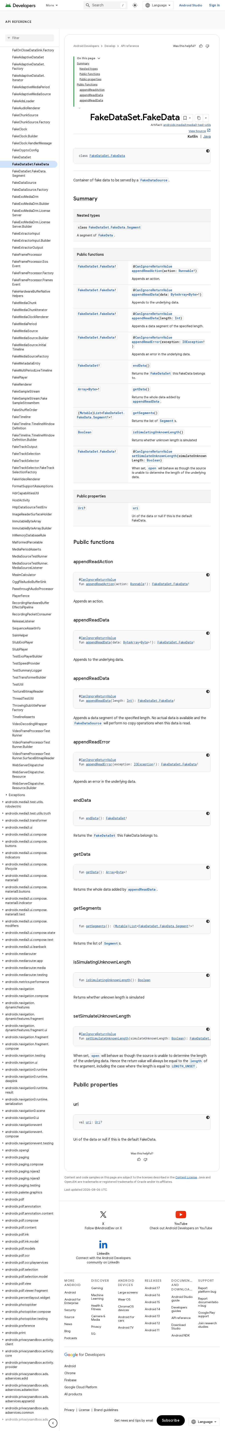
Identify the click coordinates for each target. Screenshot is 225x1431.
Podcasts (70, 1338)
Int (177, 318)
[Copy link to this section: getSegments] (105, 908)
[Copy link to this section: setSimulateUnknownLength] (135, 1016)
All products (73, 1394)
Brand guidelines (106, 1410)
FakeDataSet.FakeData (107, 156)
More (50, 5)
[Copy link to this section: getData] (94, 854)
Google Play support (206, 1314)
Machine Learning (97, 1297)
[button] (28, 795)
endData (139, 365)
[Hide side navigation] (53, 1423)
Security (70, 1310)
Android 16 (152, 1295)
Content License (186, 1177)
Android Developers (86, 46)
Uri (80, 508)
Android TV (126, 1327)
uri (135, 508)
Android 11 (152, 1330)
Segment (166, 421)
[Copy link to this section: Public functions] (118, 542)
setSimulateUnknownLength (154, 456)
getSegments (143, 413)
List (97, 413)
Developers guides (179, 1309)
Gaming (97, 1288)
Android (70, 1292)
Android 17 (152, 1288)
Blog (67, 1331)
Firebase (70, 1380)
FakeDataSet (88, 365)
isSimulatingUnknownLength (156, 432)
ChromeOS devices (126, 1308)
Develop (110, 46)
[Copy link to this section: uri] (83, 1104)
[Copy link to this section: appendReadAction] (117, 562)
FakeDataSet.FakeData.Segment (115, 227)
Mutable (86, 413)
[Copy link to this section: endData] (95, 800)
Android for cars (126, 1318)
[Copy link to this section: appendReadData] (113, 620)
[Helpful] (201, 46)
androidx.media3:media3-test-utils (187, 125)
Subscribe (171, 1420)
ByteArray (179, 294)
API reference (18, 22)
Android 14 (152, 1309)
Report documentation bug (208, 1302)
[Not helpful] (207, 46)
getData (139, 389)
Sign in (214, 5)
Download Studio (178, 1326)
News (68, 1324)
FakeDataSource (153, 180)
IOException (192, 342)
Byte (192, 294)
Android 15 (152, 1302)
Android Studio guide (181, 1298)
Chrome (70, 1373)
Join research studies (207, 1325)
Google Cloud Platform (80, 1387)
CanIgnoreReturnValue (153, 266)
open (152, 468)
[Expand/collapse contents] (99, 58)
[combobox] (105, 5)
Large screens (128, 1292)
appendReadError (146, 342)
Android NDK (180, 1335)
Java (207, 136)
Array (82, 389)
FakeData (105, 235)
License (84, 1410)
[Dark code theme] (207, 151)
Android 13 (152, 1316)
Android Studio (190, 5)
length (196, 1061)
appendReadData (145, 294)
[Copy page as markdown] (199, 118)
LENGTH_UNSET (183, 1066)
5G (93, 1334)
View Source (197, 131)
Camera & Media (98, 1318)
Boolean (84, 432)
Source (69, 1317)
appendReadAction (147, 271)
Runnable (186, 271)
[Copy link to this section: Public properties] (122, 1085)
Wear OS (124, 1299)
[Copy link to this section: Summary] (101, 199)
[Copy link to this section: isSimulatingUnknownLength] (135, 962)
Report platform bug (207, 1289)
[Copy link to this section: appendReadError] (114, 742)
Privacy (96, 1327)
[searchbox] (29, 37)
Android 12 (152, 1323)
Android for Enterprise (72, 1301)
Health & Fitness (97, 1307)
